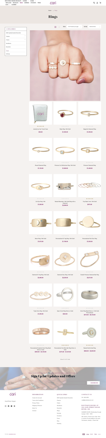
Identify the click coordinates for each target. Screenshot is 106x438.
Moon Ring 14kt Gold (40, 238)
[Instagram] (5, 406)
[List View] (59, 27)
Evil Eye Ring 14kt (40, 201)
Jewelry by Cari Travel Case (40, 129)
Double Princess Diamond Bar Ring (89, 275)
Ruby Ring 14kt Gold (65, 129)
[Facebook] (8, 406)
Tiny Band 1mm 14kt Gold (90, 201)
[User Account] (97, 3)
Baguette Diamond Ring (89, 129)
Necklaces (8, 3)
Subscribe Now (94, 383)
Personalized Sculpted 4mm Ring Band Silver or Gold (40, 349)
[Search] (94, 3)
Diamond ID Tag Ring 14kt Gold (40, 275)
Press (39, 3)
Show (64, 26)
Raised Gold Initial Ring (89, 348)
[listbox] (74, 26)
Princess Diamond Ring (89, 165)
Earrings (26, 3)
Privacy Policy (35, 403)
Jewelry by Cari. (12, 434)
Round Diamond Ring (40, 165)
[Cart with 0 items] (100, 3)
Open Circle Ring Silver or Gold (65, 311)
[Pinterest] (14, 406)
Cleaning (14, 4)
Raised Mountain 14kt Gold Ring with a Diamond (65, 202)
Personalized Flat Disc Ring (89, 238)
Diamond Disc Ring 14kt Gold (65, 275)
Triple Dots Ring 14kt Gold (40, 311)
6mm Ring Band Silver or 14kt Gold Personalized (89, 312)
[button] (16, 29)
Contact (34, 411)
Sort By (85, 26)
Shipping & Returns (37, 405)
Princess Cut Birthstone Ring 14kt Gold (65, 165)
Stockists (33, 3)
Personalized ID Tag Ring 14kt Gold (65, 238)
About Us (34, 408)
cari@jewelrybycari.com (87, 400)
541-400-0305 (85, 397)
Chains (32, 1)
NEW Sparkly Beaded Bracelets (13, 1)
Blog (7, 4)
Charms (25, 1)
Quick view (35, 121)
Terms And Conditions (37, 400)
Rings (21, 3)
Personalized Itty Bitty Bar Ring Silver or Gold (65, 349)
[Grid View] (56, 27)
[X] (11, 406)
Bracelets (15, 3)
